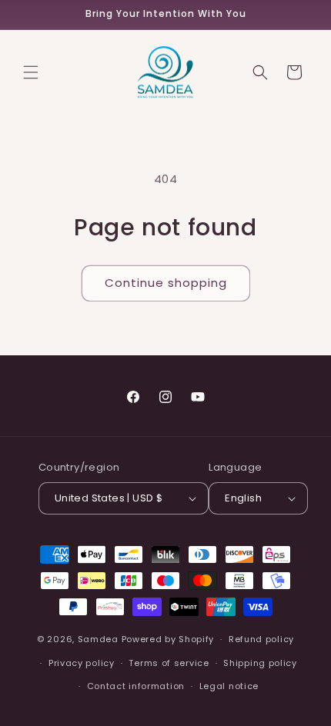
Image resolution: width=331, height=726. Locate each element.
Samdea (98, 639)
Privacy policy (81, 663)
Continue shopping (166, 283)
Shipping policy (260, 663)
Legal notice (229, 686)
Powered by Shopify (168, 639)
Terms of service (169, 663)
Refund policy (261, 639)
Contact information (136, 686)
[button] (31, 72)
